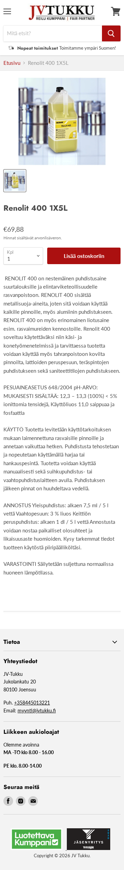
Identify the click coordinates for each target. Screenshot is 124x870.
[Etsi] (111, 33)
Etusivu (11, 63)
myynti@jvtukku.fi (37, 710)
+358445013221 (32, 703)
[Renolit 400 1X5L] (15, 181)
